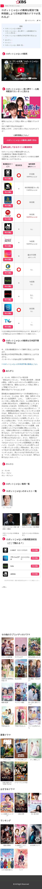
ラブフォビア (19, 657)
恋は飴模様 (18, 679)
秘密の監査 (5, 702)
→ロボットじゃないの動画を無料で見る (21, 140)
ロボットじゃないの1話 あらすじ (30, 534)
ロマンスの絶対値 (7, 657)
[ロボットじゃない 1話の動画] (30, 519)
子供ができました (20, 726)
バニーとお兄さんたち (34, 727)
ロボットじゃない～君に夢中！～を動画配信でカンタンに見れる (21, 32)
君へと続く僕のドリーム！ (34, 703)
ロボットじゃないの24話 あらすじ (11, 534)
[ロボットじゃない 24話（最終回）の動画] (11, 519)
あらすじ (8, 40)
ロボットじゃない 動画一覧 (14, 45)
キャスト (8, 43)
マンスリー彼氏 (19, 702)
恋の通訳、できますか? (34, 679)
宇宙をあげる (5, 726)
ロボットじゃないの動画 (13, 28)
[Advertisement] (21, 609)
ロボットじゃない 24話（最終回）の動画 (11, 528)
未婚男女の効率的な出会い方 (7, 679)
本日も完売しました (34, 657)
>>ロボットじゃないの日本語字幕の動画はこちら (20, 364)
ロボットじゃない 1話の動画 (30, 527)
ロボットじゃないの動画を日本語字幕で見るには (21, 35)
